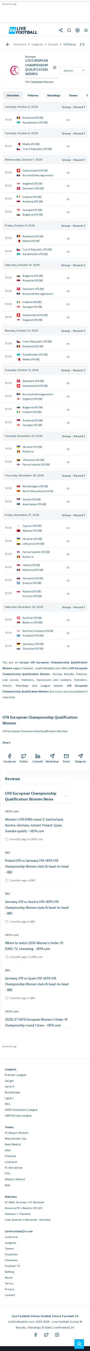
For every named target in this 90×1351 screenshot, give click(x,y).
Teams (9, 1248)
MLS (7, 1103)
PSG (7, 1173)
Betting (9, 1271)
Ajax (7, 1185)
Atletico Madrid (15, 1179)
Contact (10, 1295)
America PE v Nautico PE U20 (23, 1208)
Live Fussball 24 (67, 1316)
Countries (11, 1254)
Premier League (15, 1074)
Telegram (80, 761)
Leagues (10, 1242)
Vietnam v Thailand (17, 1213)
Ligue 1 (9, 1098)
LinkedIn (37, 761)
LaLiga (9, 1080)
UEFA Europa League (18, 1115)
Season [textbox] (68, 70)
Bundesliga (12, 1092)
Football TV (12, 1265)
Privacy (9, 1289)
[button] (82, 44)
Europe (30, 56)
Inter (8, 1150)
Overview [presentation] (13, 95)
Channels (11, 1260)
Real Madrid (13, 1144)
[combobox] (73, 70)
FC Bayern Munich (16, 1132)
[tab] (12, 95)
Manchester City (15, 1138)
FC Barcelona (13, 1167)
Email (66, 761)
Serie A (9, 1086)
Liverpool (11, 1161)
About (8, 1277)
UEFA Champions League (21, 1109)
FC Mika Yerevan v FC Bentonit (24, 1202)
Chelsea (10, 1155)
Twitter (23, 761)
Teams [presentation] (73, 95)
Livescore (11, 1236)
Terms (9, 1283)
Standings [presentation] (53, 95)
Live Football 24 (23, 1316)
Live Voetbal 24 (45, 1316)
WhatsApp (52, 761)
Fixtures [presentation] (33, 95)
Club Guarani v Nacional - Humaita (28, 1219)
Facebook (9, 761)
